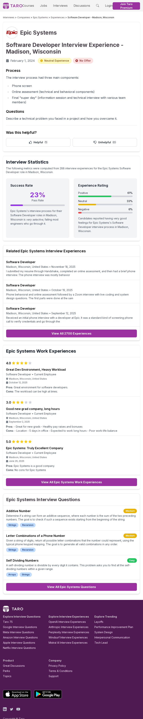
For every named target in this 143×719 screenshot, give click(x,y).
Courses (28, 5)
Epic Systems (40, 17)
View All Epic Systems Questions (71, 587)
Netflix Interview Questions (19, 647)
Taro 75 (8, 621)
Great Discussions (14, 665)
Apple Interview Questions (19, 642)
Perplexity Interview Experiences (69, 632)
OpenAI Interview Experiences (67, 621)
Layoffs (98, 621)
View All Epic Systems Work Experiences (71, 482)
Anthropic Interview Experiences (68, 627)
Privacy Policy (57, 665)
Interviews (60, 5)
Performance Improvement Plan (113, 627)
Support (53, 676)
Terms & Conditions (60, 670)
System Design (103, 632)
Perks (6, 670)
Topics (7, 676)
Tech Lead (101, 642)
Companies (23, 17)
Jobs (43, 5)
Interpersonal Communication (112, 637)
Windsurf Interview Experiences (68, 637)
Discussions (82, 5)
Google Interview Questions (20, 627)
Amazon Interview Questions (20, 637)
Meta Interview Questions (18, 632)
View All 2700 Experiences (71, 333)
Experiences (58, 17)
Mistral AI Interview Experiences (68, 642)
